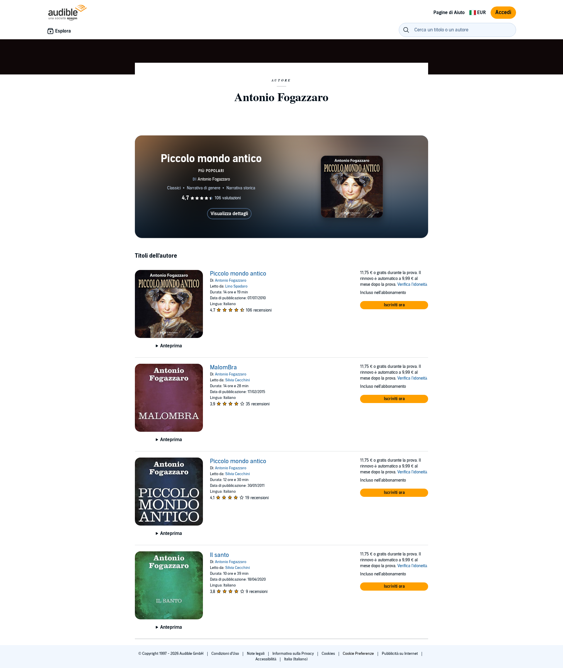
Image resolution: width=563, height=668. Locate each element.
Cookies (329, 653)
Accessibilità (266, 659)
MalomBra (223, 367)
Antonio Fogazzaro (230, 280)
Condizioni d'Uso (225, 653)
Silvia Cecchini (237, 380)
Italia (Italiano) (296, 659)
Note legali (256, 653)
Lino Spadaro (236, 286)
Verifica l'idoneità (412, 284)
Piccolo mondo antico (238, 273)
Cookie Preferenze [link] (358, 653)
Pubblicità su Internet (400, 653)
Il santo (219, 555)
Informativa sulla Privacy (293, 653)
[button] (394, 305)
